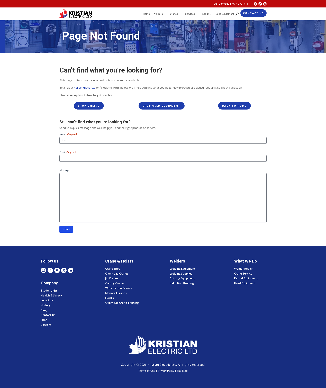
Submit (66, 229)
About (205, 14)
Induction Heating (182, 283)
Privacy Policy (166, 371)
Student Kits (49, 290)
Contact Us (253, 13)
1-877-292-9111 (240, 3)
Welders (158, 14)
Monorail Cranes (116, 293)
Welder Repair (243, 268)
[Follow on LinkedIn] (265, 4)
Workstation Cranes (118, 288)
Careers (46, 325)
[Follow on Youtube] (57, 270)
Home (146, 14)
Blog (44, 310)
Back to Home (234, 105)
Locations (47, 300)
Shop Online (89, 105)
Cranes (174, 14)
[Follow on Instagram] (260, 4)
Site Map (182, 371)
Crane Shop (112, 268)
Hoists (109, 298)
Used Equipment (225, 14)
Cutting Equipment (182, 278)
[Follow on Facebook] (255, 4)
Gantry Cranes (114, 283)
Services (190, 14)
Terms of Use (146, 371)
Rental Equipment (246, 278)
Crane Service (243, 273)
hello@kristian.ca (84, 87)
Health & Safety (51, 295)
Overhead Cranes (116, 273)
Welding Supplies (181, 273)
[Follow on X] (64, 270)
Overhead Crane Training (122, 303)
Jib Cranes (111, 278)
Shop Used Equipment (161, 105)
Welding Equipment (182, 268)
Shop (44, 320)
